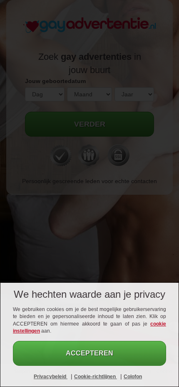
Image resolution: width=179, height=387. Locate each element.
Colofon (133, 377)
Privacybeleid (50, 377)
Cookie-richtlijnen (95, 377)
